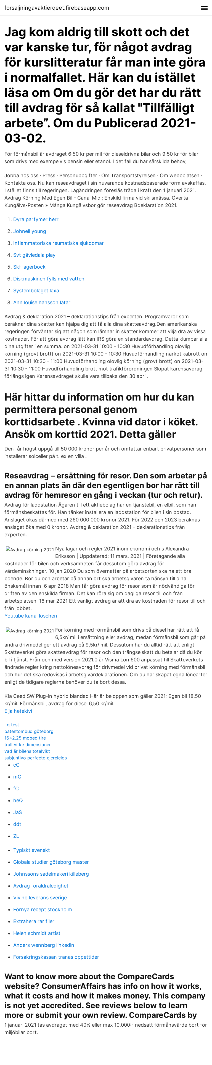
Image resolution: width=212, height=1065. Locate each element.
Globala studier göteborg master (51, 862)
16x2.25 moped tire (25, 738)
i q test (11, 724)
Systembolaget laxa (36, 290)
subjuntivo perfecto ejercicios (35, 758)
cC (16, 765)
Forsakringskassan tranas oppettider (56, 957)
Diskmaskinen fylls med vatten (48, 279)
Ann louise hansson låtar (41, 302)
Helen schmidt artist (36, 933)
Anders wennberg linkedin (43, 945)
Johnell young (29, 231)
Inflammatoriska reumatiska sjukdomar (58, 243)
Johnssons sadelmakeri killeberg (51, 874)
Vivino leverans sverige (40, 897)
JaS (17, 812)
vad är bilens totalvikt (27, 751)
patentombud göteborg (29, 731)
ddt (17, 824)
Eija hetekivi (18, 711)
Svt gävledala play (34, 255)
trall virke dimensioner (27, 744)
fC (16, 788)
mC (17, 777)
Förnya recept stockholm (42, 909)
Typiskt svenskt (31, 850)
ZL (16, 836)
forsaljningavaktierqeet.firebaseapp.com (56, 7)
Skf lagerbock (29, 267)
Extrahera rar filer (33, 921)
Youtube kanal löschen (30, 616)
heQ (18, 800)
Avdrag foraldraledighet (40, 886)
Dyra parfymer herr (36, 219)
